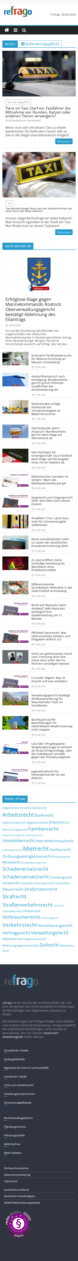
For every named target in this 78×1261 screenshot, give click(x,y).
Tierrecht (59, 905)
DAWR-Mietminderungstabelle (22, 1202)
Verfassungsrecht (50, 917)
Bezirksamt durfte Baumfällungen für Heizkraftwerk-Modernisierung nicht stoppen (51, 724)
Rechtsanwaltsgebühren (18, 1118)
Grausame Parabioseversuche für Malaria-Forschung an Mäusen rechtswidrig (51, 358)
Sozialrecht (10, 883)
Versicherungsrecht (55, 925)
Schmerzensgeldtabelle (17, 1102)
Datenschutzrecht (14, 822)
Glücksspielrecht (34, 835)
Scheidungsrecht (61, 877)
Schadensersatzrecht (25, 876)
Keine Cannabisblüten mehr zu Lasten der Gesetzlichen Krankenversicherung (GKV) (50, 542)
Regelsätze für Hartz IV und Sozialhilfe (26, 1068)
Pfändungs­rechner (15, 1127)
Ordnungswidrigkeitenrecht (27, 856)
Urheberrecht (31, 911)
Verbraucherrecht (21, 917)
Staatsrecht (62, 883)
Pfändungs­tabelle (14, 1135)
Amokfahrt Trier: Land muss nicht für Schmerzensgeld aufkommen (50, 521)
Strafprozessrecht (40, 889)
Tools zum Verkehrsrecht (19, 1085)
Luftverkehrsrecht (12, 849)
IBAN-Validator (13, 1153)
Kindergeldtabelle (14, 1059)
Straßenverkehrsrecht (27, 904)
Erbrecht (57, 822)
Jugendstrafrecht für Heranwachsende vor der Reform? (48, 774)
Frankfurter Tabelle (15, 1076)
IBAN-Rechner (12, 1144)
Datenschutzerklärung (17, 1175)
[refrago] (6, 30)
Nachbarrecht (60, 849)
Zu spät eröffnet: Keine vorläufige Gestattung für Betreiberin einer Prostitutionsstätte (48, 565)
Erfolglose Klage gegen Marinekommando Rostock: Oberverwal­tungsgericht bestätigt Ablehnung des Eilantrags (33, 309)
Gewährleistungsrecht (13, 835)
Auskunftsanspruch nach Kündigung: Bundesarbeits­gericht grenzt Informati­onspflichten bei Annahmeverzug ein (49, 383)
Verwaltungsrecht (49, 932)
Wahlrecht (9, 939)
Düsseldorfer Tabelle (16, 1050)
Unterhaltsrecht (11, 911)
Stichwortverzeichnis (16, 1168)
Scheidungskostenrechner (19, 1094)
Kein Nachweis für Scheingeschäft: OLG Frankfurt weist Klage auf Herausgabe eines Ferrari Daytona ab (51, 457)
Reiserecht (11, 862)
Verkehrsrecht (19, 924)
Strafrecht (14, 896)
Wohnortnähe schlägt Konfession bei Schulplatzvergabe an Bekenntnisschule (45, 409)
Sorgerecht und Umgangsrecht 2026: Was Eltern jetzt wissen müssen (52, 501)
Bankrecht (44, 815)
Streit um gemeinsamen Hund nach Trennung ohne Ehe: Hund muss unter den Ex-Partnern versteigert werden (51, 658)
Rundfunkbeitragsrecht (33, 862)
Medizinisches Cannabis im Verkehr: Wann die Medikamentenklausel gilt (49, 480)
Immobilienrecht (18, 840)
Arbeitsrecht (18, 814)
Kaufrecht (65, 841)
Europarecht (19, 829)
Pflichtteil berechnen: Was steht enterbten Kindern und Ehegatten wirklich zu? (50, 636)
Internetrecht (46, 840)
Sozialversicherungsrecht (37, 883)
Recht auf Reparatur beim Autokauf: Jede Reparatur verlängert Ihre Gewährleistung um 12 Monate (48, 611)
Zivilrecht (49, 945)
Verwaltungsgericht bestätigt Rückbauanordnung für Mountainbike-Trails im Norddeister (50, 700)
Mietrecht (36, 849)
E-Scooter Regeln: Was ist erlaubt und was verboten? (49, 679)
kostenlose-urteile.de (16, 1189)
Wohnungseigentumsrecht (20, 945)
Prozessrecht (61, 857)
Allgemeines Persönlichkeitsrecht (24, 808)
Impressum (11, 1181)
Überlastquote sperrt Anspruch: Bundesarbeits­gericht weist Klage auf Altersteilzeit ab (49, 433)
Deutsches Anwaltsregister (19, 1196)
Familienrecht (43, 828)
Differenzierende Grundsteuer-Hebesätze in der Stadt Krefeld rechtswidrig (51, 587)
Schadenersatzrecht (25, 869)
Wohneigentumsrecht (31, 939)
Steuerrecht (13, 889)
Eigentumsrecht (37, 822)
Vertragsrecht (16, 933)
